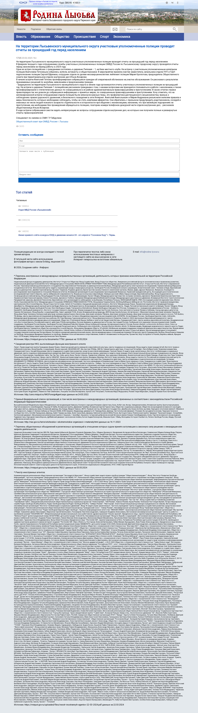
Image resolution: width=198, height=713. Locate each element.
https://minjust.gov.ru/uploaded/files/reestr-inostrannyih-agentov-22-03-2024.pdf (63, 704)
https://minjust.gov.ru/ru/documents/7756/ (45, 339)
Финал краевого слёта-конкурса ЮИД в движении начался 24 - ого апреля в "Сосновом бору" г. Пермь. (66, 235)
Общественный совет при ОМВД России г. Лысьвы (42, 121)
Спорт (104, 37)
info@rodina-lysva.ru (149, 252)
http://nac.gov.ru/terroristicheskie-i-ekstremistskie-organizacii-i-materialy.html (61, 422)
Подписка (36, 29)
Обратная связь (54, 29)
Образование (40, 37)
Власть (21, 37)
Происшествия (85, 37)
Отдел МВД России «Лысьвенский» (34, 210)
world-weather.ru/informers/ (43, 4)
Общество (62, 37)
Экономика (121, 37)
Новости (21, 29)
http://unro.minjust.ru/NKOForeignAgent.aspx (45, 394)
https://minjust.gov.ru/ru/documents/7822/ (45, 467)
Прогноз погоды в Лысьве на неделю (43, 1)
